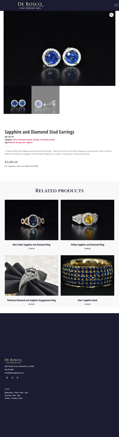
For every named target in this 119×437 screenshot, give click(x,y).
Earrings (36, 139)
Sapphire (29, 142)
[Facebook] (7, 377)
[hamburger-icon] (116, 5)
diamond (11, 142)
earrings (18, 142)
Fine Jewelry (44, 139)
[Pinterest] (17, 377)
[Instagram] (12, 377)
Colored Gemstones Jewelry (22, 139)
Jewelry (52, 139)
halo (23, 142)
